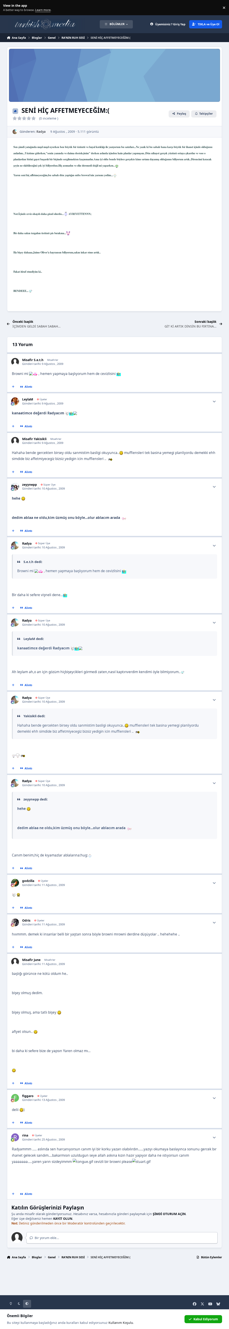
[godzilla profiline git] (15, 883)
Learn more (8, 8)
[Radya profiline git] (15, 131)
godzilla (28, 881)
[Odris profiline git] (15, 922)
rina (25, 1135)
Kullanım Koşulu (120, 1322)
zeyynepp (29, 484)
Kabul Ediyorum (205, 1319)
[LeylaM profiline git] (15, 401)
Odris (26, 920)
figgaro (28, 1096)
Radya (41, 131)
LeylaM (27, 399)
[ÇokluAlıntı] (13, 386)
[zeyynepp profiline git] (15, 486)
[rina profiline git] (15, 1137)
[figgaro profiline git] (15, 1098)
